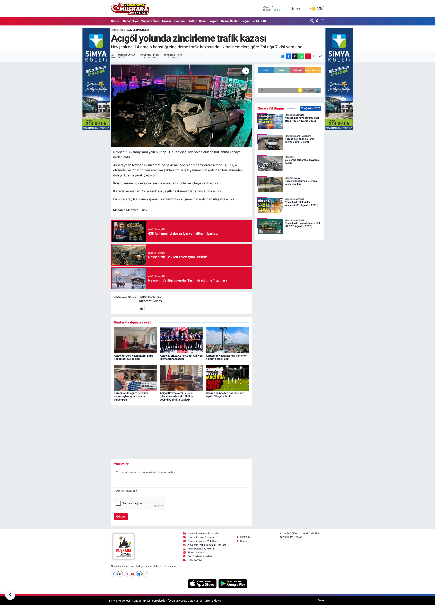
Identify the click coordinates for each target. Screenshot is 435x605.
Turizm (166, 21)
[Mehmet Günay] (125, 297)
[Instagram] (126, 573)
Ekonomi (180, 21)
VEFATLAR (259, 21)
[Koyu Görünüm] (317, 21)
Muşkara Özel (150, 21)
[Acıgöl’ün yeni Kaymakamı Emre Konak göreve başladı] (135, 340)
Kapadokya (130, 21)
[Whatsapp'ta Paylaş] (301, 56)
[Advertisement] (181, 432)
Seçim (245, 21)
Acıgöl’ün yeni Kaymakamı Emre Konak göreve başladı (133, 357)
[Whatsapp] (145, 573)
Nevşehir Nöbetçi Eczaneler (203, 533)
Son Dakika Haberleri (200, 556)
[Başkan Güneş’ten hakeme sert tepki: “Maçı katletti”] (227, 377)
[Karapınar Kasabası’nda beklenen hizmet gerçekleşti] (227, 340)
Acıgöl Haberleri (138, 30)
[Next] (139, 573)
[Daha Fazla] (308, 56)
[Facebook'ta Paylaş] (288, 56)
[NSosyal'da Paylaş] (282, 56)
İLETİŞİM (245, 537)
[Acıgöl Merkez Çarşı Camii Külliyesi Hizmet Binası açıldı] (181, 340)
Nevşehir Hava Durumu (201, 537)
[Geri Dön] (10, 595)
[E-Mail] (141, 308)
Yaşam (214, 21)
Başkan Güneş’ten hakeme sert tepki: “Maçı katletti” (225, 394)
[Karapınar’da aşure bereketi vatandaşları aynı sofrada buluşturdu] (135, 377)
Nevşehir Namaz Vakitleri (202, 541)
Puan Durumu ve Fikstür (201, 548)
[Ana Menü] (321, 21)
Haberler (117, 30)
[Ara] (312, 21)
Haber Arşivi (195, 560)
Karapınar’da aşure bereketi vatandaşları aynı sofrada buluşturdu (131, 396)
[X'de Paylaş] (295, 56)
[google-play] (233, 583)
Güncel (115, 21)
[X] (120, 573)
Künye (243, 541)
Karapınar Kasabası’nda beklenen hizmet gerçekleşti (226, 357)
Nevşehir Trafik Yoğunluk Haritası (207, 544)
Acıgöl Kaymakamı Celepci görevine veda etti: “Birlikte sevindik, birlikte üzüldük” (176, 396)
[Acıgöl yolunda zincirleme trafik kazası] (181, 106)
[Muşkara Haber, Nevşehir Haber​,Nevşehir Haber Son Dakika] (130, 8)
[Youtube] (132, 573)
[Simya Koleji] (96, 79)
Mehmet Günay (150, 301)
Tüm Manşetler (196, 552)
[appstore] (202, 583)
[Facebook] (114, 573)
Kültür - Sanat (197, 21)
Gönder (121, 516)
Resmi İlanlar (230, 21)
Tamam (321, 600)
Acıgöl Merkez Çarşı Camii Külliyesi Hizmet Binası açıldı (181, 357)
